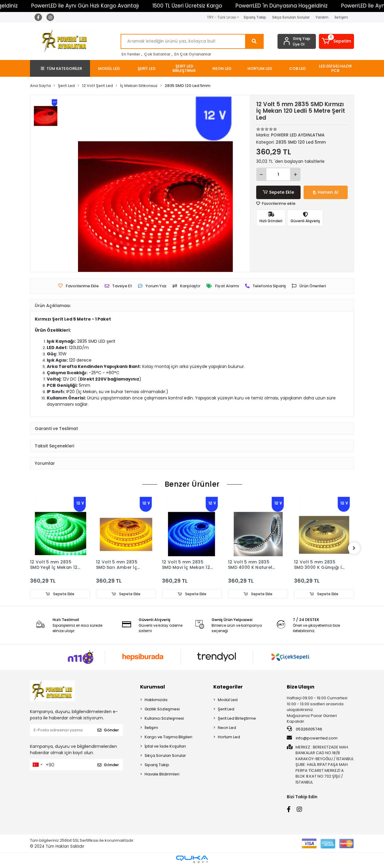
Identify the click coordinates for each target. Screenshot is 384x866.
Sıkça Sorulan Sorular (291, 17)
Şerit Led (226, 709)
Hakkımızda (156, 700)
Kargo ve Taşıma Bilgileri (168, 737)
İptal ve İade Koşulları (165, 746)
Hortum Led (229, 737)
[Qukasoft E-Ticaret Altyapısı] (192, 859)
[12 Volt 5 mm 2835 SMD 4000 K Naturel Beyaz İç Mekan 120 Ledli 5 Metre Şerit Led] (258, 526)
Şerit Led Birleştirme (237, 718)
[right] (354, 548)
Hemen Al (328, 192)
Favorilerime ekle (278, 203)
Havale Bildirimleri (162, 774)
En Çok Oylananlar (192, 54)
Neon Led (227, 727)
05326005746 (308, 729)
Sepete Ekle (281, 192)
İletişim (341, 17)
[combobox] (37, 764)
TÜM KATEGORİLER (64, 68)
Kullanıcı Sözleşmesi (164, 718)
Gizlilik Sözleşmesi (162, 709)
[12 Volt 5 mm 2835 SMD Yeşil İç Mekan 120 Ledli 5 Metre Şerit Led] (60, 526)
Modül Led (228, 700)
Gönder (111, 730)
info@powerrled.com (317, 738)
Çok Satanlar (157, 54)
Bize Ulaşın (300, 686)
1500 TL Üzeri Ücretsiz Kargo (187, 5)
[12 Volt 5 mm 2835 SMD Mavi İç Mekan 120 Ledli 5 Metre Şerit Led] (192, 526)
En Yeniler (131, 54)
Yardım (322, 17)
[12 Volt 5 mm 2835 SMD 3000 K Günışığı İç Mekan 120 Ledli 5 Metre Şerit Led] (324, 526)
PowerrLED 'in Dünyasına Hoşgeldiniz (282, 5)
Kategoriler (228, 686)
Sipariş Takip (255, 17)
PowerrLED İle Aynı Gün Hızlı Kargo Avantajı (85, 5)
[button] (336, 41)
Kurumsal (152, 686)
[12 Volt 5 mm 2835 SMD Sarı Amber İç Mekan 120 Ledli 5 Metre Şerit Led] (126, 526)
